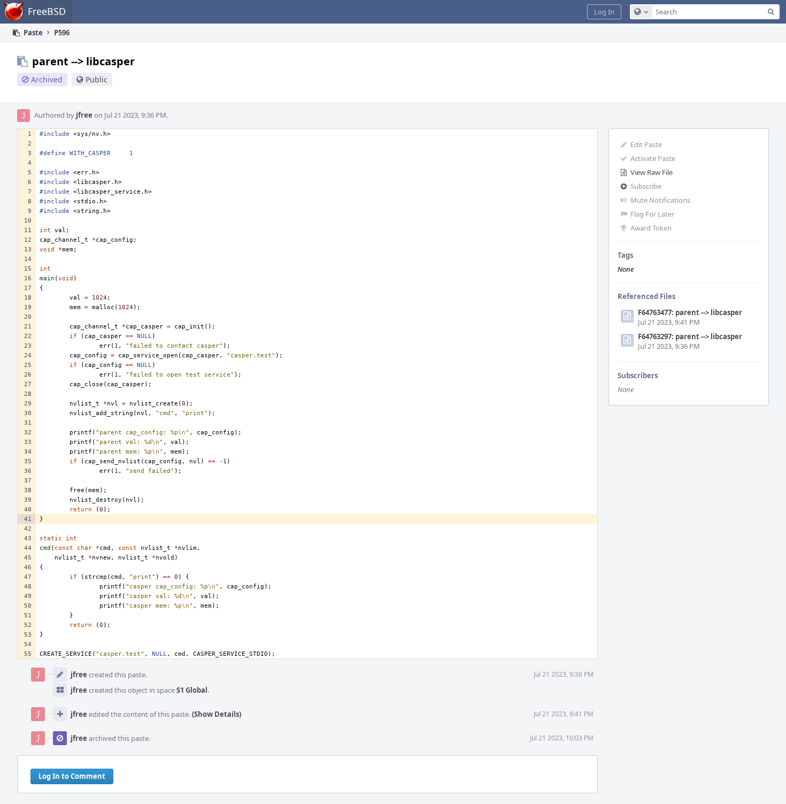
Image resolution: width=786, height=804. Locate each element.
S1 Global (191, 690)
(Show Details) (216, 714)
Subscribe (645, 186)
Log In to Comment (71, 776)
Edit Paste (646, 144)
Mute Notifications (660, 200)
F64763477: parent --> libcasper (690, 312)
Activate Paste (652, 158)
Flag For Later (652, 214)
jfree (84, 115)
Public (96, 79)
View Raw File (651, 172)
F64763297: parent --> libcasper (690, 336)
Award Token (651, 228)
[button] (604, 11)
